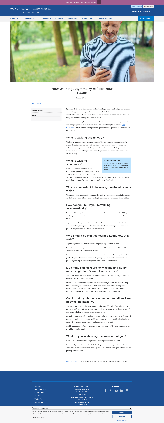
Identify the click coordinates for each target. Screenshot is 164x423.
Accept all (122, 412)
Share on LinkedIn (129, 103)
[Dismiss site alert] (99, 2)
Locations (72, 18)
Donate (37, 396)
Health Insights (105, 18)
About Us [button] (14, 18)
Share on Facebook (124, 103)
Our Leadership (40, 389)
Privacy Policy (121, 420)
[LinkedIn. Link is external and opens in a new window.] (121, 390)
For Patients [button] (145, 18)
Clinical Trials (39, 392)
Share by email (132, 103)
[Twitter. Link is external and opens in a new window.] (111, 390)
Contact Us (146, 11)
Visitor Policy (39, 399)
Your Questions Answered (46, 118)
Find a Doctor (88, 18)
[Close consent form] (130, 408)
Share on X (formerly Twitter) (126, 103)
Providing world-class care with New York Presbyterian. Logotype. (93, 376)
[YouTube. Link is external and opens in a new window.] (116, 390)
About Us (38, 386)
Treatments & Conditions (52, 18)
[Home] (30, 10)
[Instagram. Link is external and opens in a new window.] (127, 390)
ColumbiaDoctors (137, 6)
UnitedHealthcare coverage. (88, 2)
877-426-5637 (82, 399)
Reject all (122, 416)
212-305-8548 (82, 404)
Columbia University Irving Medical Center (74, 376)
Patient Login (136, 11)
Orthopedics (35, 118)
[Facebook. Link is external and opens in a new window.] (105, 390)
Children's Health (148, 6)
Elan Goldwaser (71, 361)
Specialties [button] (30, 18)
